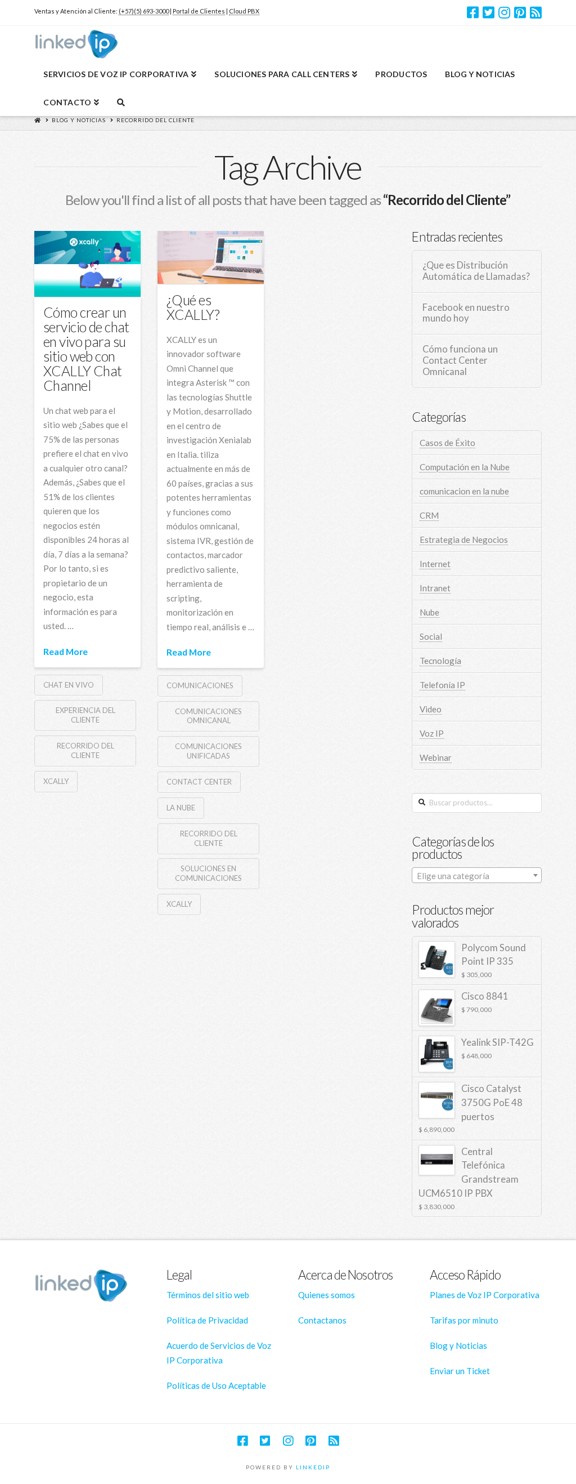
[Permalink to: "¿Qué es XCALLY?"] (211, 257)
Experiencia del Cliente (85, 715)
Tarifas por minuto (464, 1320)
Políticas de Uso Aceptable (216, 1385)
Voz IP (432, 733)
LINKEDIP (313, 1467)
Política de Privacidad (207, 1320)
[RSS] (536, 12)
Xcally (56, 781)
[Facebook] (473, 12)
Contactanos (322, 1320)
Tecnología (440, 661)
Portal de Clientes (199, 11)
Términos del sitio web (207, 1295)
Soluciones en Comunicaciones (208, 873)
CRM (429, 515)
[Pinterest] (520, 12)
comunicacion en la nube (464, 491)
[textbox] (476, 876)
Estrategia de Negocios (464, 539)
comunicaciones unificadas (208, 751)
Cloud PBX (244, 11)
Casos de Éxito (447, 443)
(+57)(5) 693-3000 (144, 11)
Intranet (435, 588)
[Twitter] (488, 12)
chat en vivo (68, 684)
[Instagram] (504, 12)
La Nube (180, 807)
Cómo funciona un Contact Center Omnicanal (460, 360)
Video (431, 709)
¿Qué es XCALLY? (192, 307)
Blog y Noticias (79, 120)
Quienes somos (326, 1295)
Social (431, 636)
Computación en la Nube (465, 467)
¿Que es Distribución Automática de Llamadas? (476, 271)
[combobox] (476, 875)
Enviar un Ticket (460, 1371)
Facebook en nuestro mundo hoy (466, 313)
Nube (429, 612)
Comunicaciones (199, 685)
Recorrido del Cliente (155, 120)
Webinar (436, 757)
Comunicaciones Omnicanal (208, 716)
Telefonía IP (442, 685)
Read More (65, 651)
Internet (435, 564)
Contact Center (199, 781)
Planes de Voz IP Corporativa (484, 1295)
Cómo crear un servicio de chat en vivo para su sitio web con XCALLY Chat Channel (86, 349)
